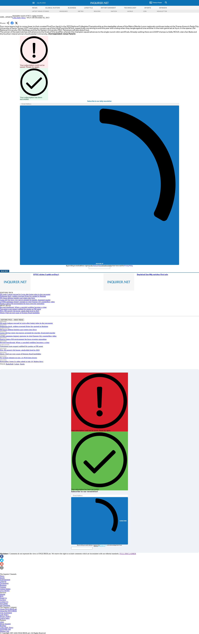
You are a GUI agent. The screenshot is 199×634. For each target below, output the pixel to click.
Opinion (3, 587)
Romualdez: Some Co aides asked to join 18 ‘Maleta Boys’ (21, 361)
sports (147, 8)
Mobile (2, 594)
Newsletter (4, 604)
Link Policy (4, 615)
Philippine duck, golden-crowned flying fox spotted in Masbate (23, 296)
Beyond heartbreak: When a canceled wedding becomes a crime (23, 307)
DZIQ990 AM (5, 629)
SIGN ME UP (99, 263)
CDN (145, 11)
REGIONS (97, 11)
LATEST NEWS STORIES (40, 11)
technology (130, 8)
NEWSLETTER (162, 11)
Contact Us (4, 602)
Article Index (5, 618)
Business (3, 585)
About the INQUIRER (8, 611)
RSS (1, 596)
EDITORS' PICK (6, 320)
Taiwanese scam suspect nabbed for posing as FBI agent (20, 309)
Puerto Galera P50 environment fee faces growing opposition (22, 304)
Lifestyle (3, 581)
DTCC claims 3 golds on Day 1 (46, 274)
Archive (3, 600)
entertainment (108, 8)
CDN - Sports (6, 17)
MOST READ (18, 320)
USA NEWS (4, 591)
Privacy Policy (128, 266)
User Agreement (6, 613)
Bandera (3, 626)
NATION (114, 11)
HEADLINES (63, 11)
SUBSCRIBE (123, 521)
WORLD (130, 11)
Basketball (9, 364)
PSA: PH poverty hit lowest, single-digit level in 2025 (19, 311)
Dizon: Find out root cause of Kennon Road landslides (20, 313)
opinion (163, 8)
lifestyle (88, 8)
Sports (22, 364)
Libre (2, 622)
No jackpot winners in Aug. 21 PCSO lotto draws (18, 358)
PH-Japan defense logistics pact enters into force (17, 298)
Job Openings (5, 605)
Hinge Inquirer (5, 624)
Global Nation (5, 589)
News (34, 8)
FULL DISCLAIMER (128, 554)
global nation (52, 8)
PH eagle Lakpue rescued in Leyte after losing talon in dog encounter (25, 294)
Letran (16, 364)
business (72, 8)
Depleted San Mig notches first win (152, 274)
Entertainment (5, 580)
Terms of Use (97, 266)
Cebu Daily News (19, 18)
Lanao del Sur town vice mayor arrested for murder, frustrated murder (25, 300)
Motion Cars (4, 631)
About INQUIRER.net (8, 609)
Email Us (3, 598)
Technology (4, 583)
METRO (80, 11)
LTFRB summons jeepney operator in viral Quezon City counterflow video (27, 302)
